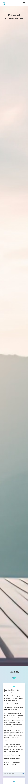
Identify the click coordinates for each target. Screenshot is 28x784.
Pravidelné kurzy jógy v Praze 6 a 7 (12, 691)
